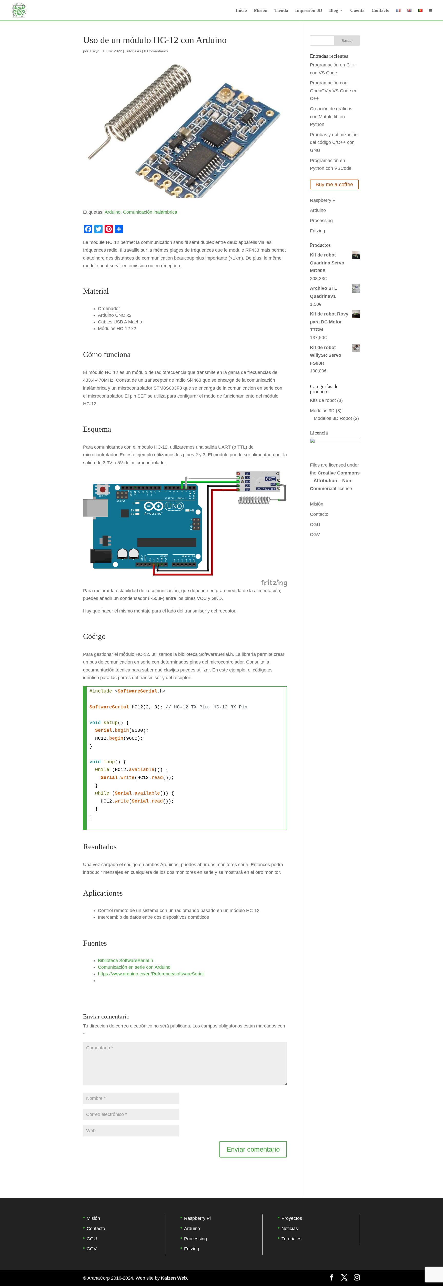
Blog (333, 10)
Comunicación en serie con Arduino (134, 967)
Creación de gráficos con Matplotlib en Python (331, 116)
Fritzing (317, 230)
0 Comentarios (156, 51)
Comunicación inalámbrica (150, 212)
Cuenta (357, 10)
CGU (315, 524)
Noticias (289, 1228)
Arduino (112, 212)
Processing (321, 220)
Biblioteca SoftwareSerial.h (125, 960)
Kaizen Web (174, 1278)
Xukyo (94, 51)
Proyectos (291, 1218)
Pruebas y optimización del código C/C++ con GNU (334, 142)
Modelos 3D (322, 410)
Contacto (380, 10)
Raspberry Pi (323, 200)
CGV (315, 534)
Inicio (241, 10)
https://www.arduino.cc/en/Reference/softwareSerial (151, 973)
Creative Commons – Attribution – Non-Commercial (335, 480)
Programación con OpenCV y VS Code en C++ (333, 90)
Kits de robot (323, 400)
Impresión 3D (308, 10)
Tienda (281, 10)
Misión (260, 10)
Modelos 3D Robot (333, 418)
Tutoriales (133, 51)
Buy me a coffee (334, 184)
